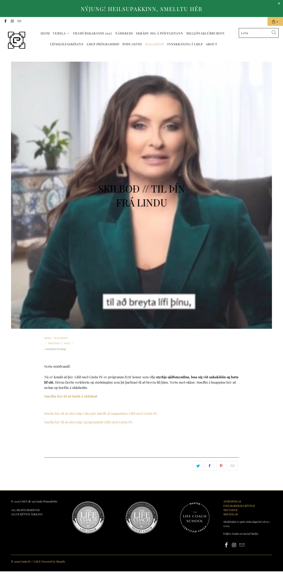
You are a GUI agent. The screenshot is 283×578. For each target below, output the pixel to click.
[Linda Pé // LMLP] (16, 40)
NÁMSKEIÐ (124, 33)
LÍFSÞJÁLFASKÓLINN (67, 44)
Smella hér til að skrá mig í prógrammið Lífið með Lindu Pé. (88, 422)
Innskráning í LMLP (185, 44)
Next (67, 343)
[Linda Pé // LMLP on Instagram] (12, 21)
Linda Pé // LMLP (30, 561)
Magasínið (154, 44)
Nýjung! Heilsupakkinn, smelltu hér (141, 8)
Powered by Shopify (53, 561)
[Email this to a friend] (232, 466)
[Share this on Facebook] (209, 466)
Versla (60, 33)
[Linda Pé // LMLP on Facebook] (5, 21)
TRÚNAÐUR (230, 510)
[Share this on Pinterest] (221, 466)
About (211, 44)
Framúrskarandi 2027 (92, 33)
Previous (54, 343)
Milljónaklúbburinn (205, 33)
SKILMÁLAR (230, 514)
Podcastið (132, 44)
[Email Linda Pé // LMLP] (19, 21)
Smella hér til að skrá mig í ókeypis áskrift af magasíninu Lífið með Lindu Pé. (101, 413)
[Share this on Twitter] (198, 466)
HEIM (45, 33)
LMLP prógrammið (103, 44)
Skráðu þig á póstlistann (159, 33)
